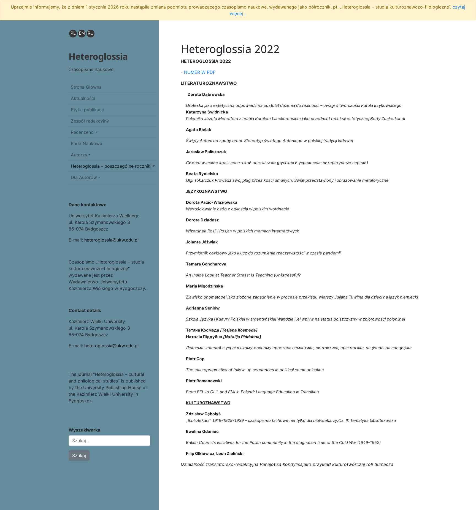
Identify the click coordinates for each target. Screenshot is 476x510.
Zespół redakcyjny (90, 121)
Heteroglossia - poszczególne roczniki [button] (111, 166)
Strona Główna (86, 87)
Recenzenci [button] (82, 132)
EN (82, 33)
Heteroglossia (98, 56)
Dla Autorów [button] (84, 177)
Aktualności (83, 98)
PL (73, 33)
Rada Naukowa (86, 143)
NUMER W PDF (199, 72)
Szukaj (79, 455)
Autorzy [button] (79, 155)
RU (91, 33)
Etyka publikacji (87, 109)
